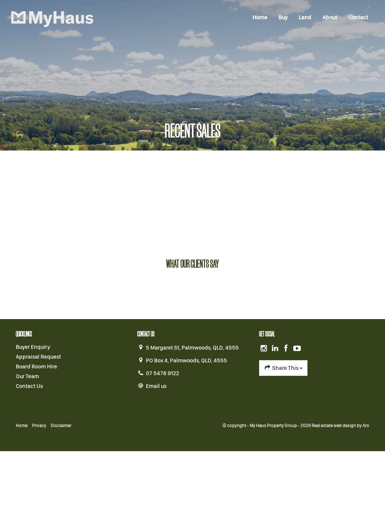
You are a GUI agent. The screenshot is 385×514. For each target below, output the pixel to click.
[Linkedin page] (275, 348)
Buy (283, 17)
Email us (156, 386)
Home (260, 17)
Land (305, 17)
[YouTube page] (297, 348)
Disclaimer (61, 425)
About (330, 17)
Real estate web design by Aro (340, 425)
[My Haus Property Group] (52, 18)
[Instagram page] (264, 348)
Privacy (39, 425)
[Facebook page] (287, 348)
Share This (285, 368)
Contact (358, 17)
